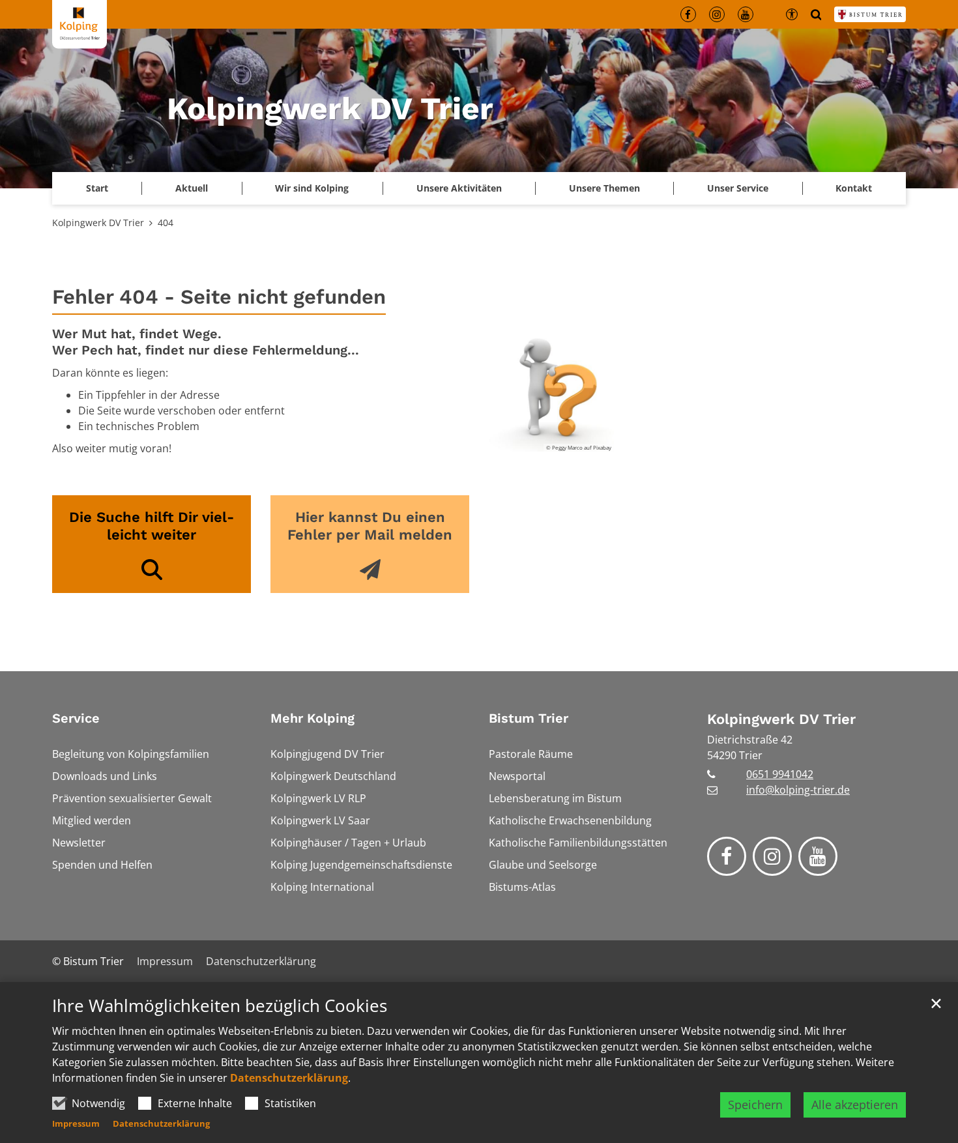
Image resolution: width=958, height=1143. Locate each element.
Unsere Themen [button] (604, 188)
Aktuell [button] (191, 188)
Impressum (76, 1123)
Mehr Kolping (312, 718)
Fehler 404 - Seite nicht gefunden (219, 297)
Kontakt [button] (853, 188)
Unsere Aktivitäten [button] (459, 188)
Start (97, 188)
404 (165, 222)
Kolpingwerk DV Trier (98, 222)
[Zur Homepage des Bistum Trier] (870, 14)
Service (76, 718)
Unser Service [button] (737, 188)
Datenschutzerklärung (289, 1078)
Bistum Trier (528, 718)
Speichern (755, 1104)
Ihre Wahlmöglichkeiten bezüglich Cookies (219, 1006)
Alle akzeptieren (854, 1104)
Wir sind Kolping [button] (312, 188)
